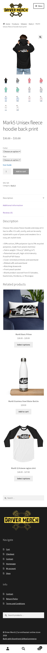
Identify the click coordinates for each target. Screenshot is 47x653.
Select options (23, 344)
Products (15, 24)
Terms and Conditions (15, 603)
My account (11, 568)
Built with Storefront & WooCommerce (19, 638)
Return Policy (12, 599)
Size (4, 156)
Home (8, 24)
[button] (40, 37)
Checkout (10, 554)
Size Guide (7, 165)
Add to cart (21, 171)
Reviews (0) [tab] (8, 212)
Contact (9, 559)
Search (23, 649)
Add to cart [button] (24, 411)
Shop (8, 573)
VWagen (24, 24)
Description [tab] (8, 198)
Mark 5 (31, 24)
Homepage (11, 564)
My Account (8, 649)
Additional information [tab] (13, 205)
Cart (8, 549)
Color (5, 148)
